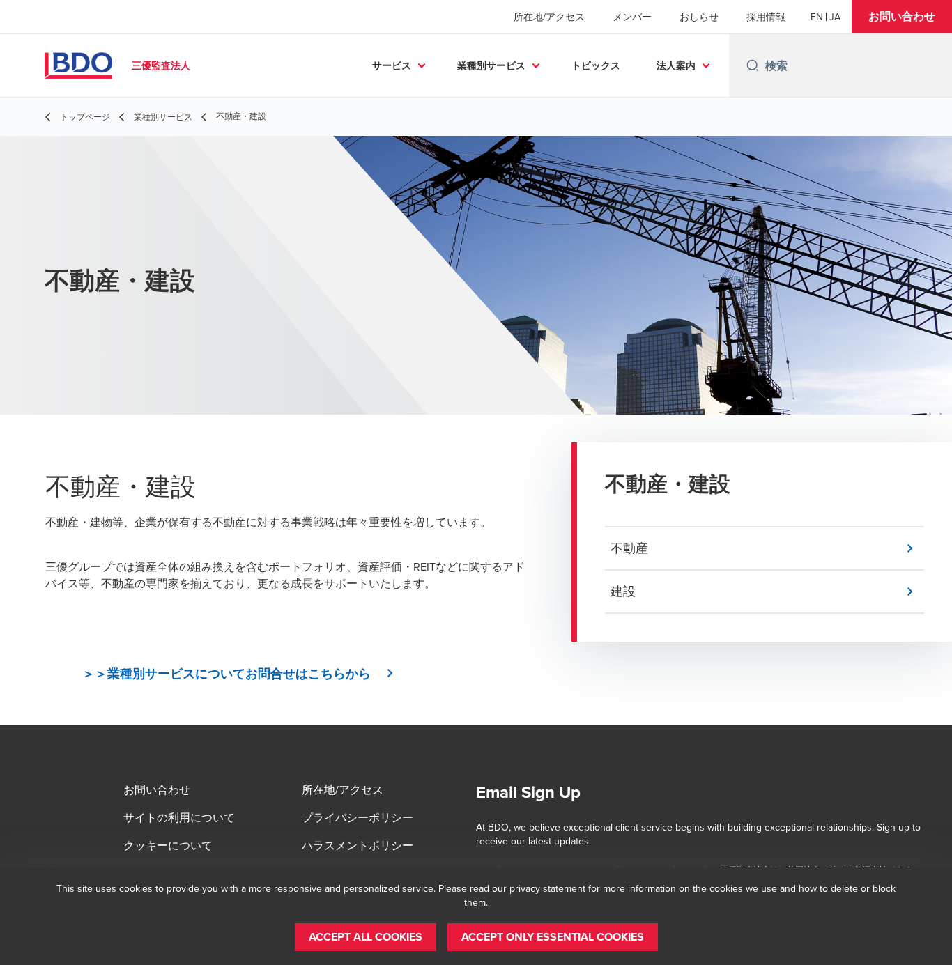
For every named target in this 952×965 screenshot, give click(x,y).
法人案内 (676, 65)
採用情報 (765, 17)
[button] (902, 16)
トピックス (595, 65)
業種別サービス (491, 65)
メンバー (632, 17)
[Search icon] (753, 65)
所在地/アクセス (549, 17)
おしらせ (699, 17)
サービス (391, 65)
